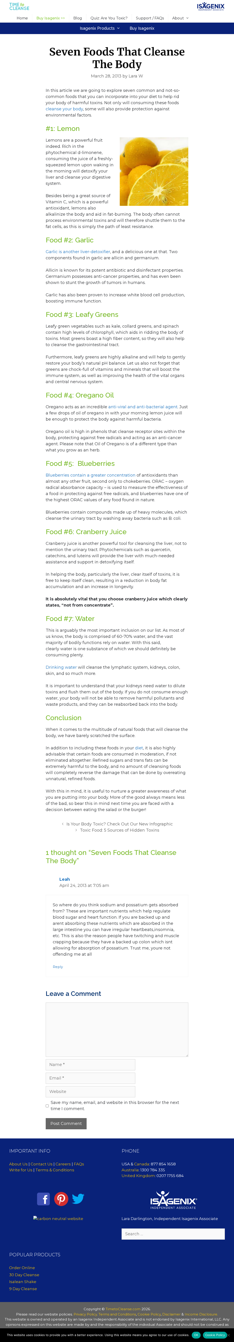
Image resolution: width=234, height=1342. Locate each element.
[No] (228, 1335)
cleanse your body (64, 108)
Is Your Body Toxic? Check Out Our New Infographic (119, 824)
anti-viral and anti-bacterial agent (143, 406)
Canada (141, 1164)
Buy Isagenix (142, 28)
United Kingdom (138, 1175)
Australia (130, 1170)
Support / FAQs (150, 18)
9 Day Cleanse (23, 1288)
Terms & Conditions (54, 1170)
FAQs (79, 1164)
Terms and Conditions (117, 1314)
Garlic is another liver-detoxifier (78, 251)
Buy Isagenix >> (50, 18)
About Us (18, 1164)
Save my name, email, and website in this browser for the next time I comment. (115, 1105)
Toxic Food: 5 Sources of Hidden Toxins (119, 830)
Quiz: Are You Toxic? (109, 18)
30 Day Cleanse (24, 1275)
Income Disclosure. (201, 1314)
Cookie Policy (149, 1314)
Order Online (22, 1267)
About (178, 18)
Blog (77, 18)
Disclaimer (171, 1314)
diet (139, 748)
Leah (64, 879)
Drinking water (61, 667)
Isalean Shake (22, 1281)
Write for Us (20, 1170)
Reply (58, 967)
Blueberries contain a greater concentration (91, 475)
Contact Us (42, 1164)
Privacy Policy (85, 1314)
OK (196, 1335)
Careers (63, 1164)
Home (22, 18)
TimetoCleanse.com (123, 1309)
